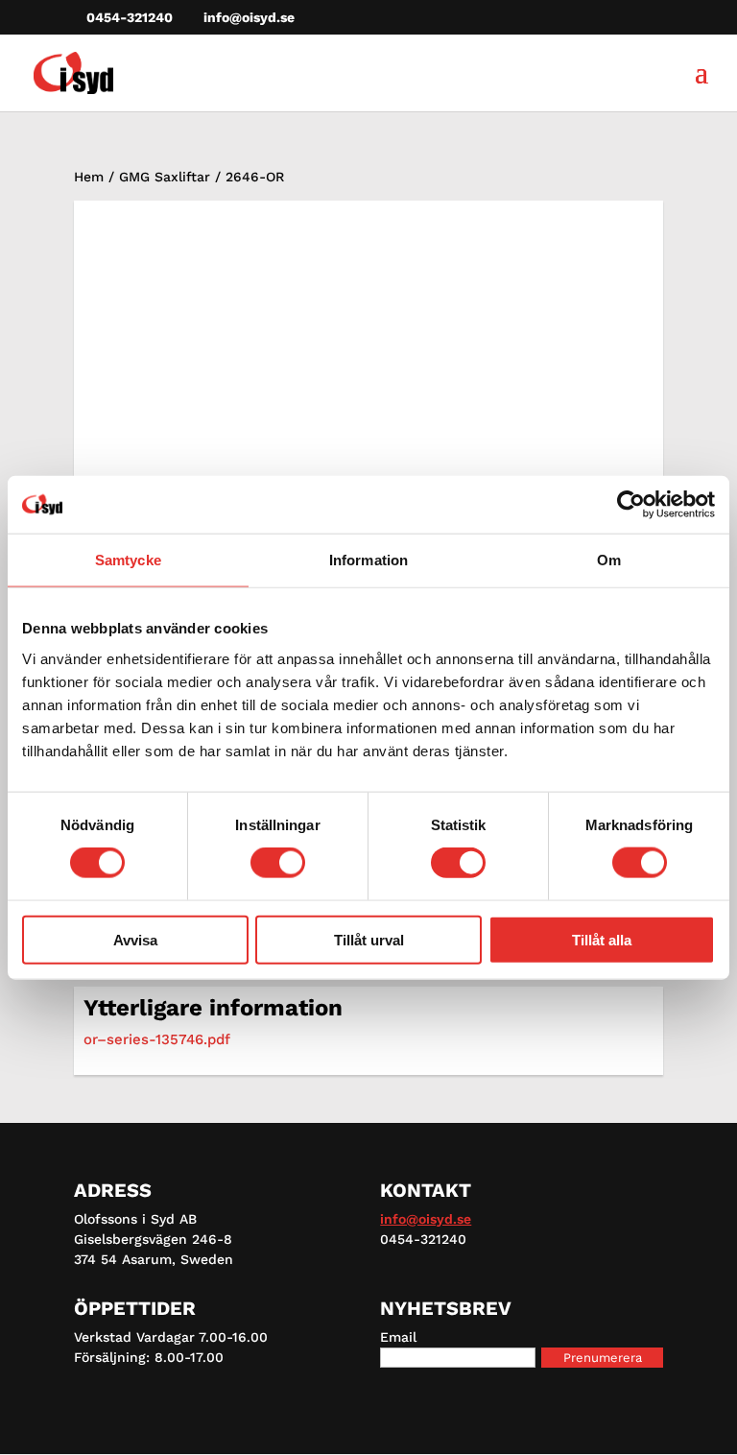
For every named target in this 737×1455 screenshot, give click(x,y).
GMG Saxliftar (164, 176)
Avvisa (135, 939)
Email (398, 1337)
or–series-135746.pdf (156, 1039)
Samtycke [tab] (128, 560)
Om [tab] (609, 560)
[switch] (277, 862)
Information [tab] (368, 560)
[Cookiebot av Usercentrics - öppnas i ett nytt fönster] (631, 504)
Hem (89, 176)
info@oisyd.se (425, 1219)
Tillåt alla (601, 939)
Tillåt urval (369, 939)
